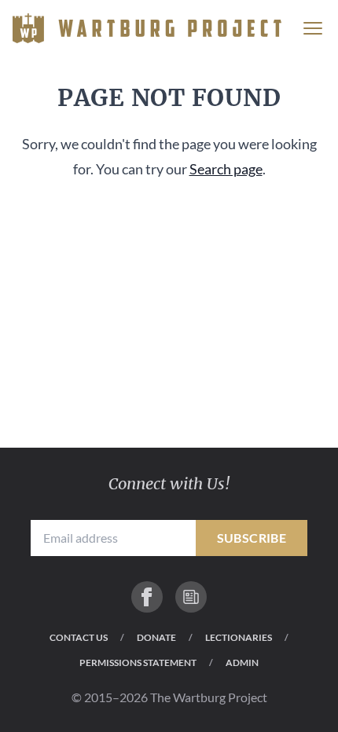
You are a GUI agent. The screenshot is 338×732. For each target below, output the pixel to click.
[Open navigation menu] (313, 28)
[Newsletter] (191, 597)
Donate (156, 637)
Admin (242, 662)
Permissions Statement (138, 662)
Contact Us (79, 637)
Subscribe (252, 537)
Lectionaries (238, 637)
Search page (226, 169)
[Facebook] (147, 597)
